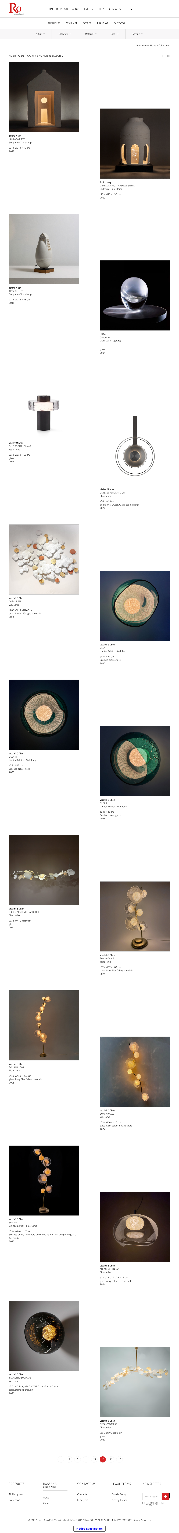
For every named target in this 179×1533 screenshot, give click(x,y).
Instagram (82, 1500)
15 (111, 1459)
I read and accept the (155, 1504)
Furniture (54, 23)
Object (87, 23)
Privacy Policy (119, 1500)
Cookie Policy (119, 1494)
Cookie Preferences (142, 1520)
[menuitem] (58, 9)
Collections (15, 1500)
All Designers (16, 1494)
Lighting (102, 23)
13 (94, 1459)
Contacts (82, 1494)
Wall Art (71, 23)
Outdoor (119, 23)
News (46, 1497)
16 (119, 1459)
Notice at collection (89, 1528)
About (46, 1503)
